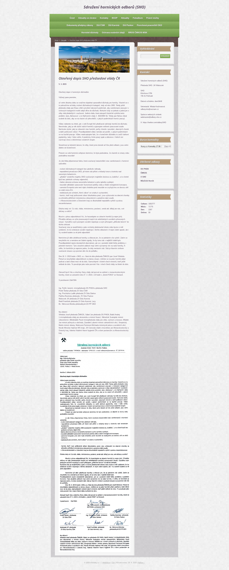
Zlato (156, 146)
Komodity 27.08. (145, 146)
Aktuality (64, 40)
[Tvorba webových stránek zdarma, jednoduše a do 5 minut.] (101, 563)
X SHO (143, 177)
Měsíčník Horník (147, 181)
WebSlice (106, 563)
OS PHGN (145, 169)
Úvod (56, 40)
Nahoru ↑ (141, 563)
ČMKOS (144, 173)
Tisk (113, 563)
